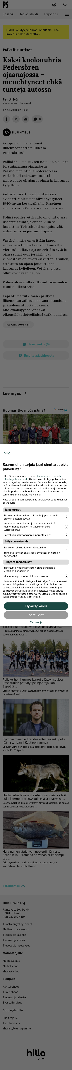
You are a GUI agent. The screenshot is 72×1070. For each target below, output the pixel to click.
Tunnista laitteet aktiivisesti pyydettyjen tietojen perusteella (32, 554)
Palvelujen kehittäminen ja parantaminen (28, 535)
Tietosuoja (36, 622)
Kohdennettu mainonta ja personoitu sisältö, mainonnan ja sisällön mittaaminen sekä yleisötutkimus (30, 527)
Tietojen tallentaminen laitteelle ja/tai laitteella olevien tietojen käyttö (31, 517)
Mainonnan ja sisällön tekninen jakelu (26, 576)
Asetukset (36, 615)
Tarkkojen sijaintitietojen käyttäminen (25, 547)
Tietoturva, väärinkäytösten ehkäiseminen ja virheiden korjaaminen (30, 569)
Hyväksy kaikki (36, 606)
